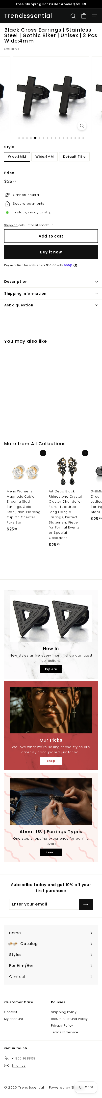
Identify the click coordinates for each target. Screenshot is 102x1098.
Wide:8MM (17, 156)
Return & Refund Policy (69, 1019)
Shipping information (25, 293)
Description (16, 281)
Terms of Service (64, 1032)
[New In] (51, 618)
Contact (10, 1012)
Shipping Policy (64, 1012)
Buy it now (51, 252)
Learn (50, 852)
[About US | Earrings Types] (51, 801)
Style (9, 146)
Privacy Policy (62, 1025)
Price (9, 172)
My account (13, 1019)
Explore (51, 669)
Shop (51, 761)
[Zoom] (81, 125)
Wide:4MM (44, 156)
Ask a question (18, 305)
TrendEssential (28, 16)
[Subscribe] (86, 904)
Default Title (74, 156)
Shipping (11, 225)
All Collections (48, 443)
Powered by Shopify (66, 1087)
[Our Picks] (51, 710)
